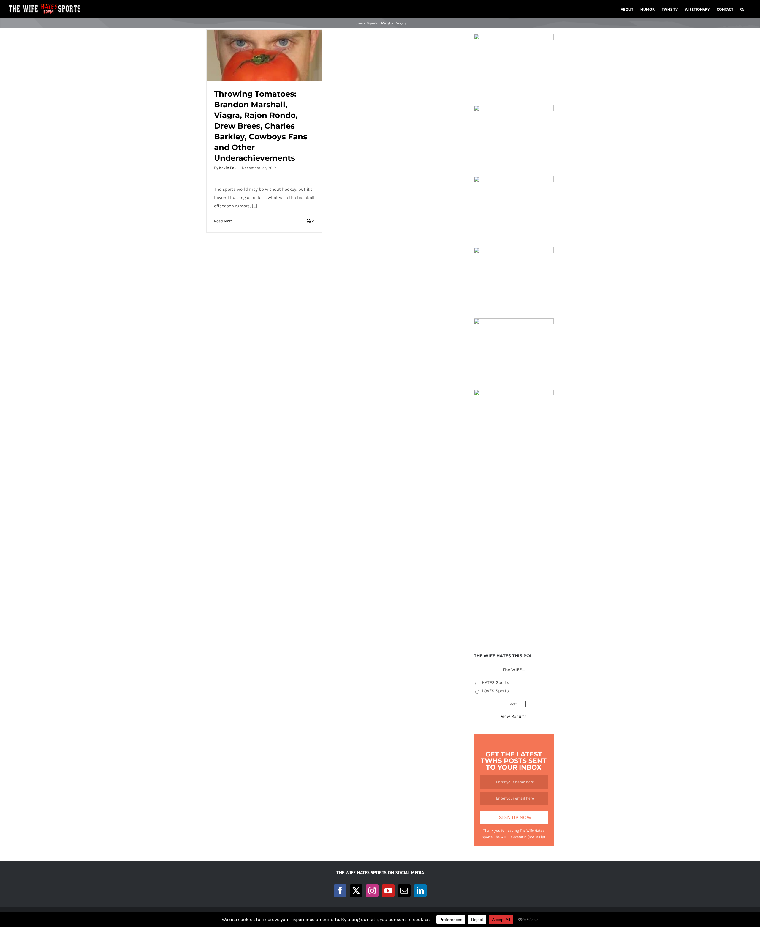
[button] (742, 9)
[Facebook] (340, 890)
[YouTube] (388, 890)
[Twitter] (356, 890)
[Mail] (404, 890)
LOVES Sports (495, 690)
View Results (514, 716)
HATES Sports (495, 682)
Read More (223, 221)
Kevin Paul (228, 167)
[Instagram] (372, 890)
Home (358, 23)
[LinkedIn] (420, 890)
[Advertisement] (514, 550)
